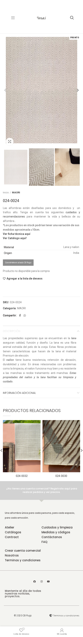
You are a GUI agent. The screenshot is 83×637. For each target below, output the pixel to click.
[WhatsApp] (24, 315)
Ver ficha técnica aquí (16, 233)
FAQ (44, 542)
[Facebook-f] (34, 581)
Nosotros (12, 555)
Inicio (6, 192)
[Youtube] (48, 581)
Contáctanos (52, 537)
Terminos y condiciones (23, 560)
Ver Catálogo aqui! (15, 238)
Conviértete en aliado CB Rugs (18, 263)
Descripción (11, 331)
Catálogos (13, 532)
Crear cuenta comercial (23, 551)
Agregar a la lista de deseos (24, 278)
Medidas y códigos (56, 532)
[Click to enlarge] (10, 141)
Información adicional (19, 393)
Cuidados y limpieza (57, 527)
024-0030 (61, 475)
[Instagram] (41, 581)
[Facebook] (20, 315)
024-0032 (22, 475)
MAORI (16, 192)
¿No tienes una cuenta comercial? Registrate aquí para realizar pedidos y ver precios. (41, 490)
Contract (12, 537)
